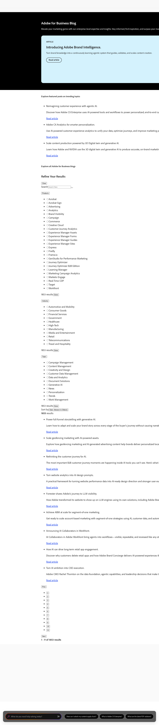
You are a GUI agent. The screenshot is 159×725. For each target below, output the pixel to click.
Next (44, 636)
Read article (54, 60)
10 (48, 626)
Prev (44, 587)
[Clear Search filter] (72, 187)
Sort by (45, 409)
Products (45, 193)
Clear (44, 183)
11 (48, 630)
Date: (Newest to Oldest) (58, 410)
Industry (45, 301)
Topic (44, 357)
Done (56, 295)
